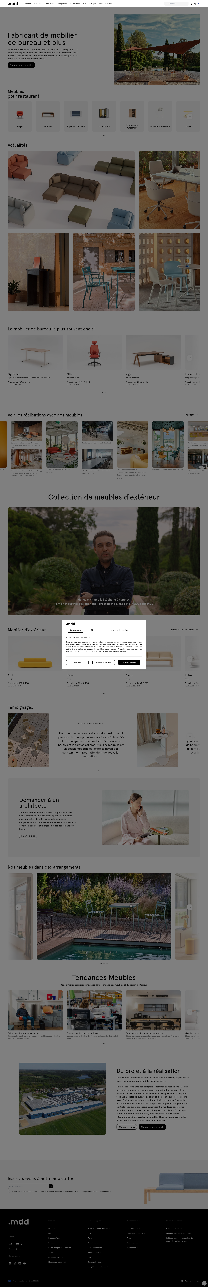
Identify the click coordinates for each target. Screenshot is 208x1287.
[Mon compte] (191, 4)
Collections (38, 3)
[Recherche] (167, 4)
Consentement (103, 662)
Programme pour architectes (69, 3)
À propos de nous (96, 3)
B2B (84, 3)
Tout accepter (129, 662)
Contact (108, 3)
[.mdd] (13, 3)
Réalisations (50, 3)
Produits (28, 3)
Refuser (77, 662)
